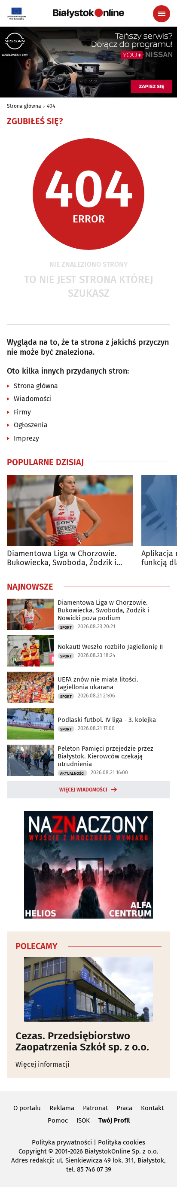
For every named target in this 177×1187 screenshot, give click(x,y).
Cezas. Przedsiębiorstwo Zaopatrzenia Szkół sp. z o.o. (82, 1041)
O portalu (27, 1108)
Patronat (95, 1108)
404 (51, 106)
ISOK (83, 1120)
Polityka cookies (121, 1142)
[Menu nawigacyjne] (161, 13)
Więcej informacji (42, 1064)
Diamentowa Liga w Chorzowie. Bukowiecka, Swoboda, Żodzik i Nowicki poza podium (61, 558)
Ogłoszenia (31, 425)
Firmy (22, 412)
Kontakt (152, 1108)
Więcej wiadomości (83, 790)
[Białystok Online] (88, 13)
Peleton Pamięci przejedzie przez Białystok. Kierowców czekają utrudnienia (105, 756)
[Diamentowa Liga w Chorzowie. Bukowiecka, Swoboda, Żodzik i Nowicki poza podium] (70, 510)
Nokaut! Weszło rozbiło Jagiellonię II (110, 647)
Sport (66, 627)
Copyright (32, 1151)
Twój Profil (114, 1120)
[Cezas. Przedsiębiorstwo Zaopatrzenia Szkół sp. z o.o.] (88, 989)
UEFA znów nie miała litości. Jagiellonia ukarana (98, 683)
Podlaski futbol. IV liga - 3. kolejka (107, 720)
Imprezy (26, 438)
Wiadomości (33, 399)
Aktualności (72, 773)
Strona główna (24, 106)
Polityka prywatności (62, 1142)
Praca (124, 1108)
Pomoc (58, 1120)
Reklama (61, 1108)
